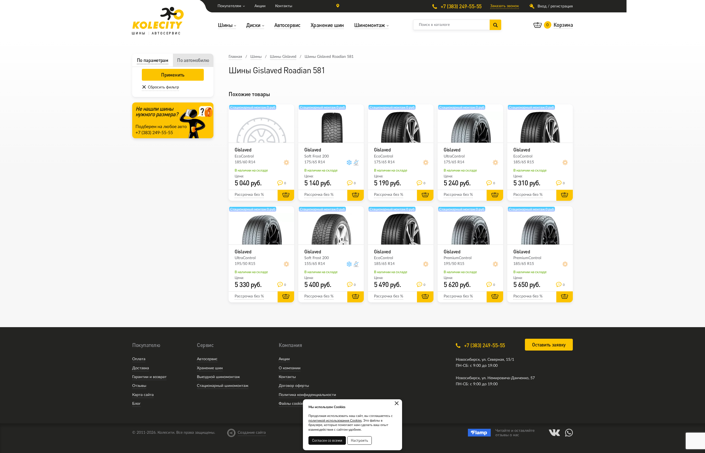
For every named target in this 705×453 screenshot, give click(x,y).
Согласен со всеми (327, 440)
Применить (172, 75)
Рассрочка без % (249, 195)
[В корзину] (286, 195)
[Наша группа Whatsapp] (569, 432)
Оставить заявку (549, 345)
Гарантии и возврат (149, 377)
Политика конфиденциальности (307, 395)
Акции (259, 6)
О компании (289, 368)
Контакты (283, 6)
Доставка (140, 368)
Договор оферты (294, 386)
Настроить (359, 440)
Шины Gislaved (283, 57)
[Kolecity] (158, 18)
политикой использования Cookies (335, 420)
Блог (136, 404)
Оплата (138, 359)
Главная (235, 57)
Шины (256, 57)
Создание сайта (252, 433)
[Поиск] (495, 25)
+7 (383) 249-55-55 (460, 6)
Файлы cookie (291, 404)
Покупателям (229, 6)
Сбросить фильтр (163, 87)
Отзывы (139, 386)
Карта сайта (143, 395)
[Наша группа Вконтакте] (554, 432)
